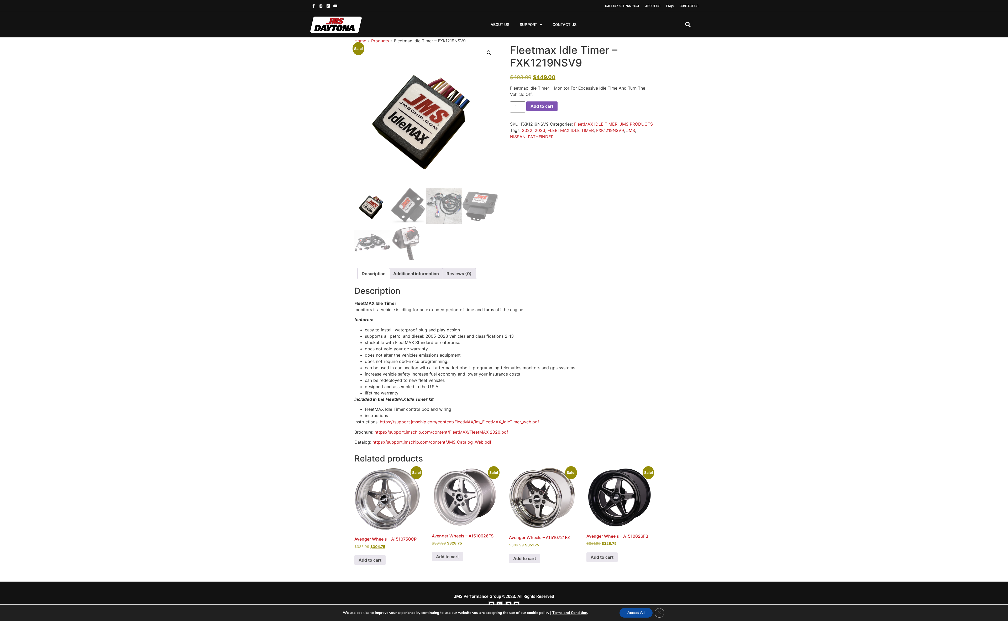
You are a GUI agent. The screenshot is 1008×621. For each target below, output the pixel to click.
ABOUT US (500, 24)
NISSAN (518, 136)
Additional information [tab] (416, 273)
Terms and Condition (569, 612)
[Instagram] (320, 6)
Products (380, 40)
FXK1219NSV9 (610, 130)
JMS (630, 130)
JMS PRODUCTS (636, 124)
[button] (688, 25)
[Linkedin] (328, 6)
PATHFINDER (541, 136)
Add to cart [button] (370, 560)
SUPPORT (528, 24)
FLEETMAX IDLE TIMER (571, 130)
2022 (527, 130)
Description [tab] (374, 273)
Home (360, 40)
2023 (540, 130)
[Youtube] (335, 6)
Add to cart (542, 106)
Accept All (636, 612)
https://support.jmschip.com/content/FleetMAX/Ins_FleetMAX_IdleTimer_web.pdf (459, 421)
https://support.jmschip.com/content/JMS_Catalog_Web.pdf (431, 442)
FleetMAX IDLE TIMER (595, 124)
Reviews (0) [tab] (459, 273)
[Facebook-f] (313, 6)
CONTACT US (564, 24)
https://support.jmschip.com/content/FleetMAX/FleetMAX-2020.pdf (441, 432)
